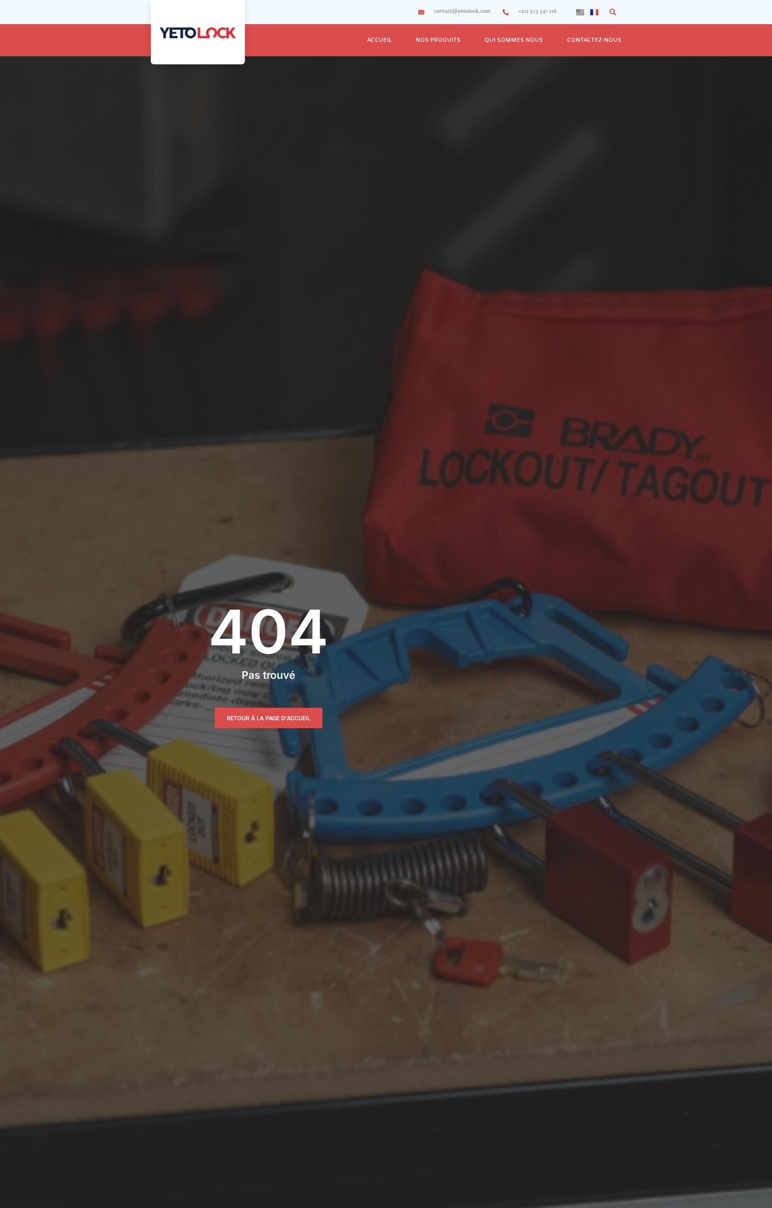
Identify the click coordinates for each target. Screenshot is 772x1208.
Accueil (379, 40)
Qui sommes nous (514, 40)
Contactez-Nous (594, 40)
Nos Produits (438, 40)
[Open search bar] (614, 12)
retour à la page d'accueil (268, 718)
